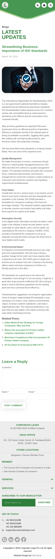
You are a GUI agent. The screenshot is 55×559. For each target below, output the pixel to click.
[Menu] (50, 5)
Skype (4, 539)
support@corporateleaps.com (44, 5)
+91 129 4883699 (14, 527)
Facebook (23, 539)
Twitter (17, 539)
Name (5, 392)
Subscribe (44, 502)
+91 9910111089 (13, 523)
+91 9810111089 (37, 5)
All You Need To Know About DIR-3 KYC (23, 345)
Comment (7, 367)
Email (32, 392)
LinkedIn (10, 539)
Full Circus (36, 555)
